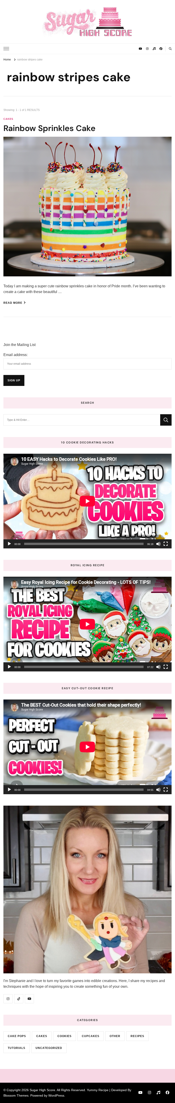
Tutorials (16, 1048)
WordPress (56, 1095)
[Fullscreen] (165, 544)
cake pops (17, 1036)
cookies (64, 1036)
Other (115, 1036)
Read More (12, 302)
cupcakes (90, 1036)
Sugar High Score (42, 1090)
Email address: (15, 355)
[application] (87, 501)
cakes (8, 119)
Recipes (137, 1036)
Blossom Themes (15, 1095)
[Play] (9, 544)
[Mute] (158, 544)
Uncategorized (49, 1048)
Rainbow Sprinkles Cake (49, 128)
